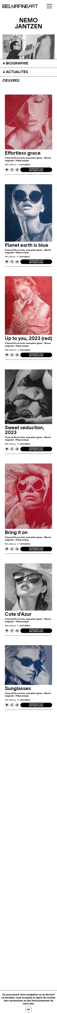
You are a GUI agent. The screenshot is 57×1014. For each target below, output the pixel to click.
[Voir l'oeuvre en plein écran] (17, 169)
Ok (28, 1009)
